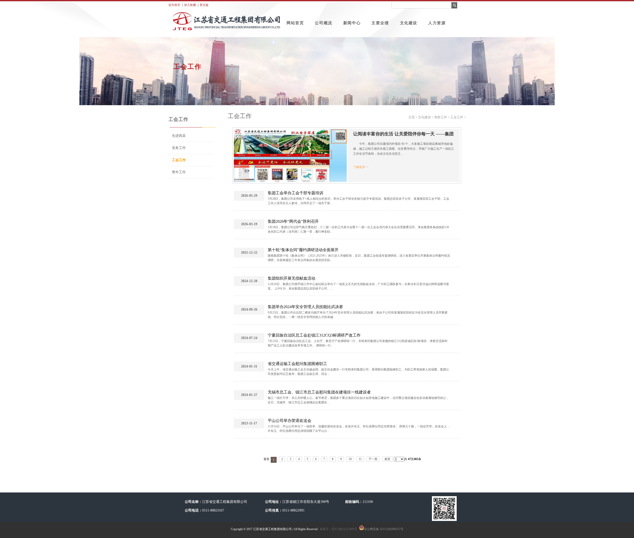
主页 (411, 117)
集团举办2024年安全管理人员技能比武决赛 (305, 307)
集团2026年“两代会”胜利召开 (293, 221)
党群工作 (440, 117)
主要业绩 (380, 23)
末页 (387, 459)
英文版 (204, 5)
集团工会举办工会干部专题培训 (295, 193)
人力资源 (437, 23)
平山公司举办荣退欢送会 (289, 420)
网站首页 (295, 23)
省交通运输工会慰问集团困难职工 (297, 364)
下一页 (373, 459)
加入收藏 (190, 5)
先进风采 (179, 136)
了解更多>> (361, 167)
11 (360, 459)
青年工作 (179, 172)
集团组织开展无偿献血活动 (291, 278)
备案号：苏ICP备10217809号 (338, 529)
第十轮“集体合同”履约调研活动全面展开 (303, 250)
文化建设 (408, 23)
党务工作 (179, 148)
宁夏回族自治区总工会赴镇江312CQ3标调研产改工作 (314, 335)
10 (350, 459)
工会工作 (179, 160)
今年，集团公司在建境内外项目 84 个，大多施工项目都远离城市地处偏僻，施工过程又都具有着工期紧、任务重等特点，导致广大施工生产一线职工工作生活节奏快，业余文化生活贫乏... (403, 148)
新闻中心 (352, 23)
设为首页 (174, 5)
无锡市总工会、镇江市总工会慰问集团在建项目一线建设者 (319, 392)
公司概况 (323, 23)
